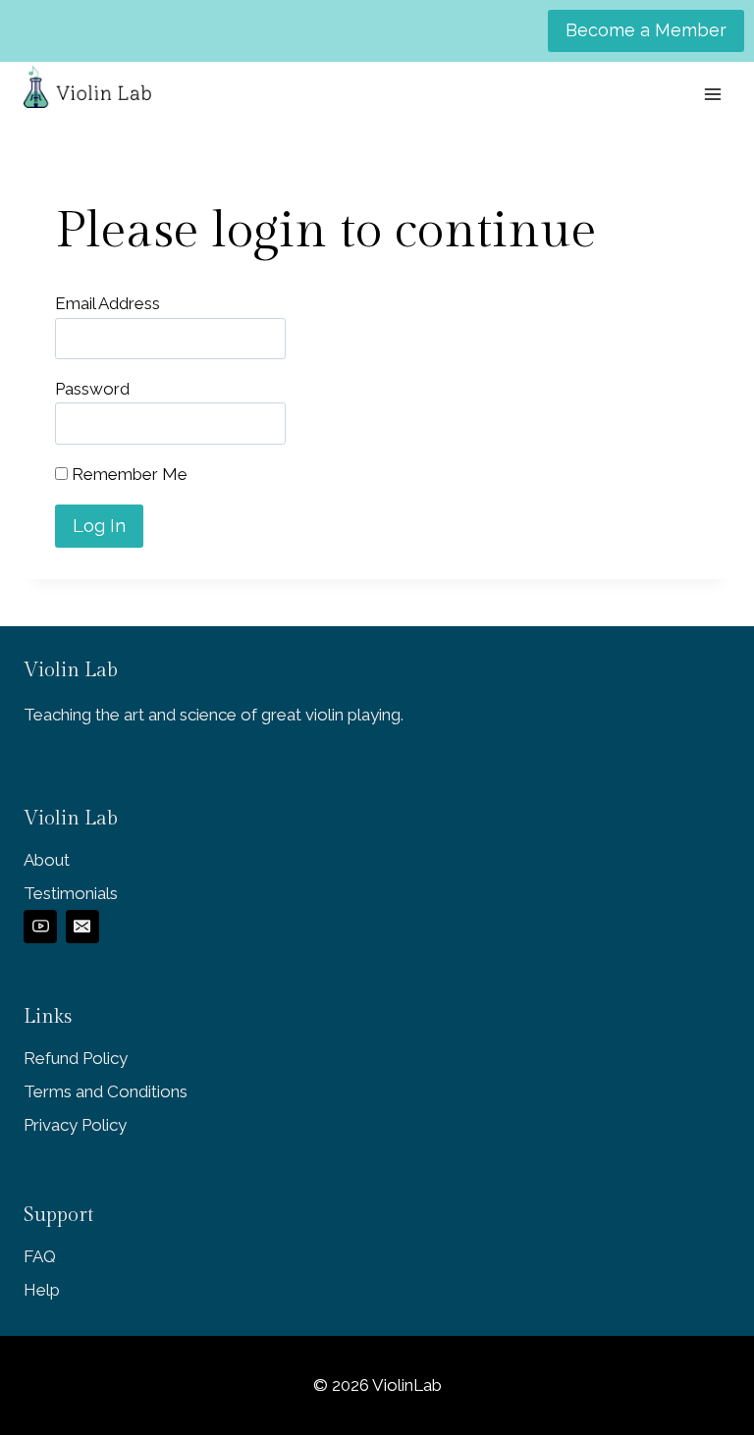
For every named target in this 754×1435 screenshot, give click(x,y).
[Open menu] (712, 94)
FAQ (40, 1256)
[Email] (82, 926)
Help (42, 1290)
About (47, 860)
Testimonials (71, 893)
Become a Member (646, 30)
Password (92, 389)
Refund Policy (76, 1058)
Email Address (107, 303)
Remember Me (128, 474)
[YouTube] (40, 926)
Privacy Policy (75, 1125)
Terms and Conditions (106, 1091)
